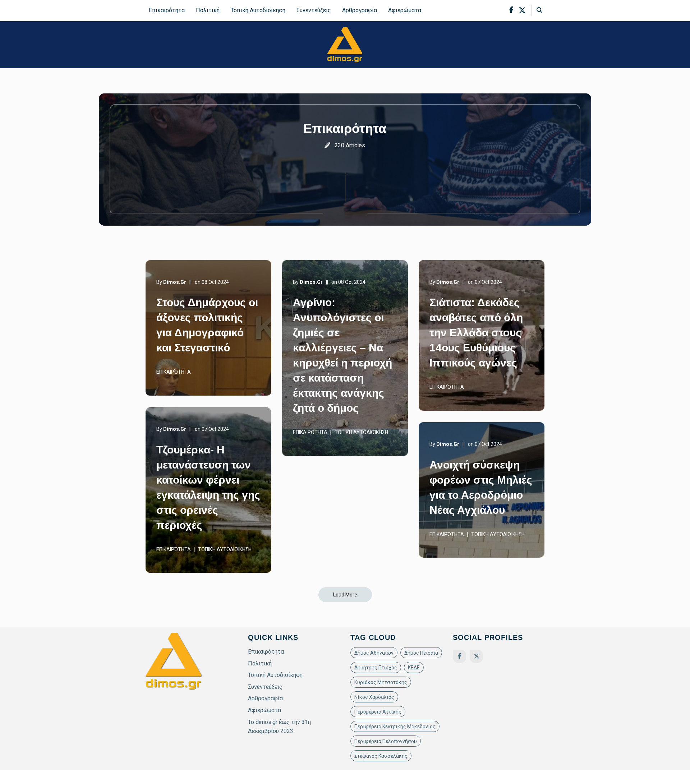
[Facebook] (459, 656)
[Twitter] (476, 656)
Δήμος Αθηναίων (374, 653)
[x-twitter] (522, 10)
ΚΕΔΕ (414, 667)
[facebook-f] (511, 10)
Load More (345, 595)
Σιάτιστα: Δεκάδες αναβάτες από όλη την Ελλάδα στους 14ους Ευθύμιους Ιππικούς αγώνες (476, 332)
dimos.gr (174, 282)
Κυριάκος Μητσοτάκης (380, 682)
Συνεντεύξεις (313, 10)
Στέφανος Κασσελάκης (381, 756)
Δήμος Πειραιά (421, 653)
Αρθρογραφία (359, 10)
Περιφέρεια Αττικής (377, 712)
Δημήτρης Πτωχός (375, 667)
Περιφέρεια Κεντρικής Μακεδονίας (395, 726)
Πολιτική (208, 10)
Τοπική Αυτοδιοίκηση (258, 10)
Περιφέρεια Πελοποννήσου (385, 741)
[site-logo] (345, 44)
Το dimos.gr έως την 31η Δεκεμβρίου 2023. (279, 727)
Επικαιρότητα (167, 10)
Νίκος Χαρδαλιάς (374, 697)
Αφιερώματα (404, 10)
